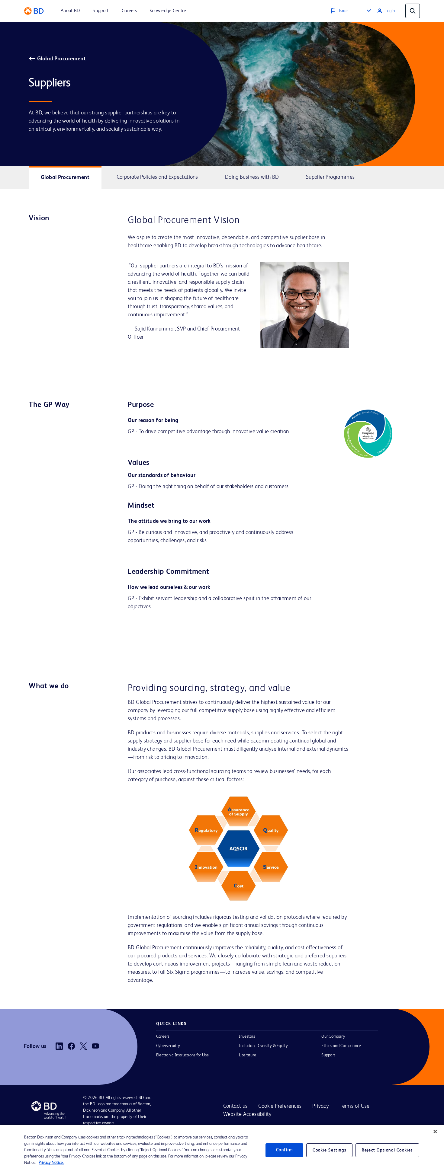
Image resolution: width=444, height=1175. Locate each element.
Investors (247, 1036)
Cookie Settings (329, 1150)
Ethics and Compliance (341, 1046)
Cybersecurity (168, 1046)
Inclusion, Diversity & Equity (263, 1046)
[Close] (435, 1131)
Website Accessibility (247, 1114)
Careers (162, 1036)
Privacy (320, 1106)
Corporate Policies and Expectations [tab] (157, 177)
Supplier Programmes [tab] (330, 177)
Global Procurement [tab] (65, 177)
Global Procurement (61, 59)
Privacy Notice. (51, 1163)
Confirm (284, 1150)
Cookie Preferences (279, 1106)
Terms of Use (354, 1106)
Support (328, 1055)
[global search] (412, 11)
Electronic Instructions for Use (182, 1055)
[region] (222, 1150)
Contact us (235, 1106)
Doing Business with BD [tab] (252, 177)
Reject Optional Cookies (387, 1150)
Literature (247, 1055)
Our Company (333, 1036)
